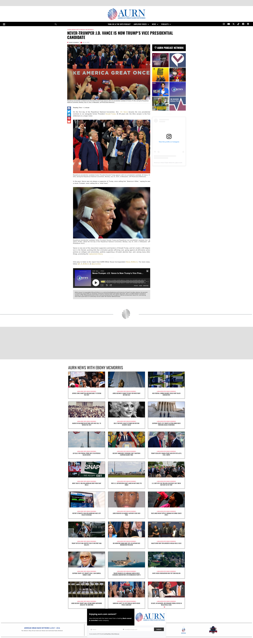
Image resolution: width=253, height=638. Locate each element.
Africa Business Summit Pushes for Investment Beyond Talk (126, 394)
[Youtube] (229, 24)
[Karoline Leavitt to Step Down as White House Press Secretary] (126, 589)
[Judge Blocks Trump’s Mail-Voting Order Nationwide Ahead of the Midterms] (86, 589)
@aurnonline (96, 264)
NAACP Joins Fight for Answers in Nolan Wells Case (166, 543)
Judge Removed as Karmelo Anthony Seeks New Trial (126, 514)
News (154, 24)
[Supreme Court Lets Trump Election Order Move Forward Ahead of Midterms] (166, 409)
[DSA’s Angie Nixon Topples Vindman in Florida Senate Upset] (166, 499)
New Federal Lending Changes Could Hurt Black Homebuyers (166, 394)
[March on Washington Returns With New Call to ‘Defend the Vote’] (86, 409)
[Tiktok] (238, 24)
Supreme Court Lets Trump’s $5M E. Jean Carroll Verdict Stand (86, 574)
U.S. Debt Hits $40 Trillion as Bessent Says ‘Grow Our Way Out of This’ (166, 484)
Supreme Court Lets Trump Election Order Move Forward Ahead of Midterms (166, 424)
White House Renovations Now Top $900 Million (166, 573)
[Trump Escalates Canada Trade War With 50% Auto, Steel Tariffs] (166, 439)
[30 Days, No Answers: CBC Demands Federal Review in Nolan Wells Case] (166, 589)
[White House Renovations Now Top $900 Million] (166, 559)
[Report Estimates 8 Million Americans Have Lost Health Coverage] (86, 499)
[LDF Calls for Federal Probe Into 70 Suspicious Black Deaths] (86, 439)
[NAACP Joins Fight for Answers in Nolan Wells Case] (166, 529)
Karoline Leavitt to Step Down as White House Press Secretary (126, 604)
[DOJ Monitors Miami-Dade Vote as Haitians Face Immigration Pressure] (126, 529)
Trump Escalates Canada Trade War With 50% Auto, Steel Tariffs (166, 454)
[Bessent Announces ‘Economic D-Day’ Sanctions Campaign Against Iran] (126, 439)
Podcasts (165, 24)
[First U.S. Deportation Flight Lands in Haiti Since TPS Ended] (126, 469)
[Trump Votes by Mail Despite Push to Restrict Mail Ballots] (86, 529)
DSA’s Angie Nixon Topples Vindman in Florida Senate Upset (166, 514)
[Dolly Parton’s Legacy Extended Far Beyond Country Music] (126, 409)
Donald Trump (111, 114)
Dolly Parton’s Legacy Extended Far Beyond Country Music (126, 424)
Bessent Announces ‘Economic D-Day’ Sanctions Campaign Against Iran (126, 454)
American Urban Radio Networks (164, 162)
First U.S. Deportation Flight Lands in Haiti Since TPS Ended (126, 484)
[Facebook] (243, 24)
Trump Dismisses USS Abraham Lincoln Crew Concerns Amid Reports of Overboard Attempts (126, 574)
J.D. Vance (124, 112)
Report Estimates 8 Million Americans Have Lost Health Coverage (86, 514)
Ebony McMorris (132, 262)
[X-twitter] (233, 24)
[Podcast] (248, 24)
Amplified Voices (140, 24)
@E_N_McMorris (84, 264)
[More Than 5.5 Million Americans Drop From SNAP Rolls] (86, 469)
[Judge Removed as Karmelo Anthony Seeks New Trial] (126, 499)
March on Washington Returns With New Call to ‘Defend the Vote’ (86, 424)
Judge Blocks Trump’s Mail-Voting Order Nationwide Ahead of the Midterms (86, 604)
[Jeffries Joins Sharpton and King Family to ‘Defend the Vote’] (86, 379)
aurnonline (180, 162)
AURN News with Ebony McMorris (80, 29)
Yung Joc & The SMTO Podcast (119, 24)
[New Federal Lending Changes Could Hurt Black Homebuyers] (166, 379)
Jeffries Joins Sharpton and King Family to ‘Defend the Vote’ (86, 394)
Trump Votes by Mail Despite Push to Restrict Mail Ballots (87, 544)
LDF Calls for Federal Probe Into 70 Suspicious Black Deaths (87, 454)
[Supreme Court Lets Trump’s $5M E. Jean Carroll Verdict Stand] (86, 559)
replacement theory (96, 254)
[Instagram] (224, 24)
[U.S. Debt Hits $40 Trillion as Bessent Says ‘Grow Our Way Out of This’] (166, 469)
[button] (69, 108)
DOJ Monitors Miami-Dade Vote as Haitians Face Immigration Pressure (126, 544)
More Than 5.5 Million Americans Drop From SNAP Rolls (86, 484)
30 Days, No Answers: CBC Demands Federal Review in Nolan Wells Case (166, 604)
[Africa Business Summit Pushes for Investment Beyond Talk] (126, 379)
